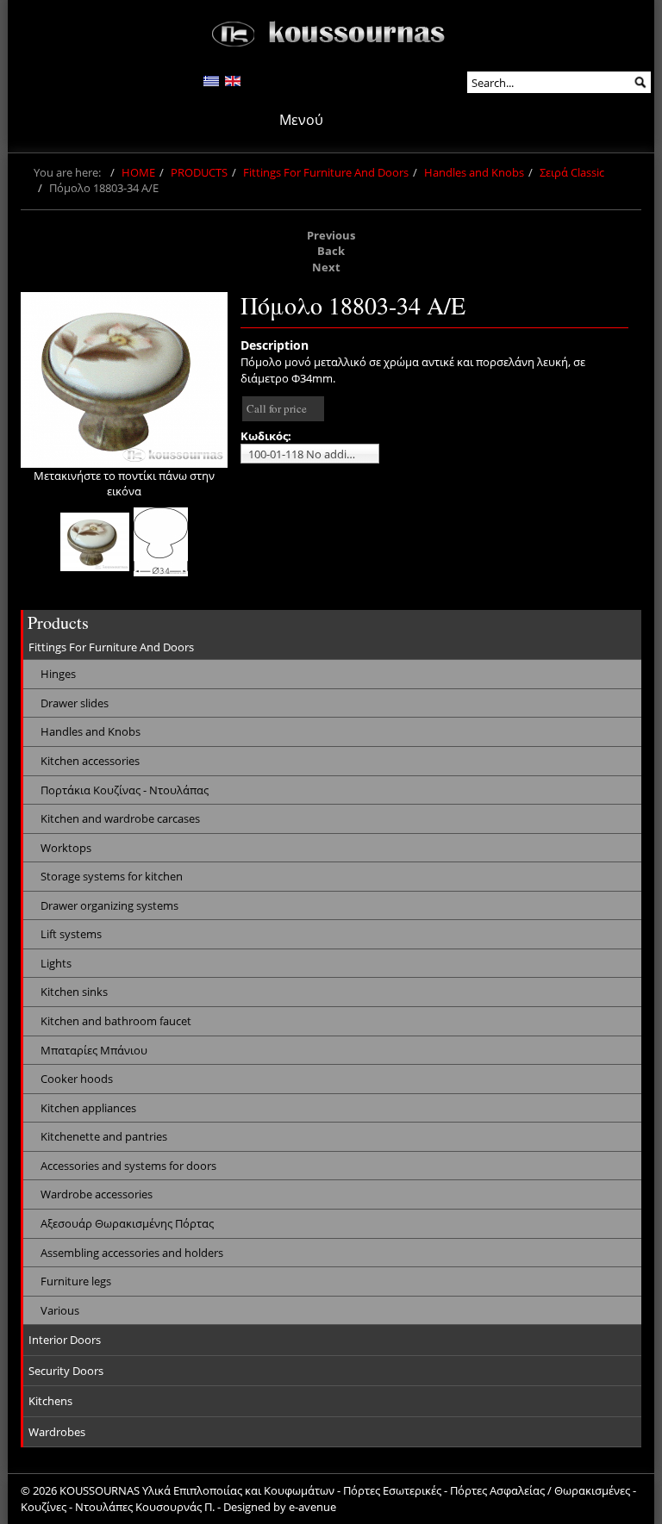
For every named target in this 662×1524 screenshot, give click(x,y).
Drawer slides (75, 703)
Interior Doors (64, 1339)
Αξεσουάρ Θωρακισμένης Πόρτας (127, 1223)
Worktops (66, 847)
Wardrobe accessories (97, 1194)
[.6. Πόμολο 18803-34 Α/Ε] (94, 542)
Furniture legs (76, 1281)
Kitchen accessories (90, 760)
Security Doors (65, 1370)
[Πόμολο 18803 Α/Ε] (161, 541)
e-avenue (312, 1507)
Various (60, 1310)
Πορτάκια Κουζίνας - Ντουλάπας (125, 790)
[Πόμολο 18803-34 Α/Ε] (124, 379)
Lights (56, 963)
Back (331, 250)
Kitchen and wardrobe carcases (120, 818)
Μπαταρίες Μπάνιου (94, 1050)
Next (326, 267)
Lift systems (71, 934)
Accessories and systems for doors (128, 1165)
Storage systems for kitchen (112, 876)
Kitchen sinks (74, 991)
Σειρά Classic (572, 172)
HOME (138, 172)
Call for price (277, 408)
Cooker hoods (77, 1078)
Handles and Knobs (474, 172)
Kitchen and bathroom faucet (116, 1021)
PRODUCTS (199, 172)
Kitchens (50, 1401)
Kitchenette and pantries (104, 1136)
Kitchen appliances (88, 1108)
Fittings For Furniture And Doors (326, 172)
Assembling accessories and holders (132, 1252)
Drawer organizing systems (109, 905)
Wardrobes (56, 1432)
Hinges (58, 673)
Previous (331, 235)
